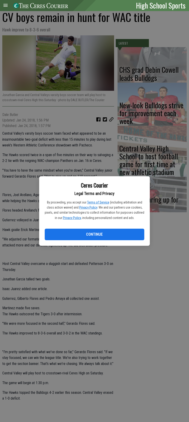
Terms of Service (98, 202)
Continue (94, 234)
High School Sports (161, 5)
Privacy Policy (88, 207)
